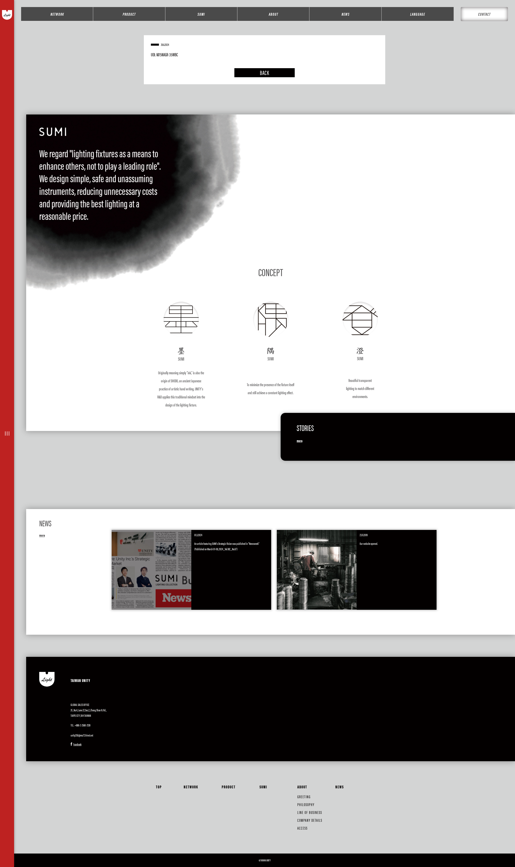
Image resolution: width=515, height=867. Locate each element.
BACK (264, 72)
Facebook (77, 744)
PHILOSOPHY (305, 804)
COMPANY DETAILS (309, 820)
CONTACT (484, 14)
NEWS (346, 14)
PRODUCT (129, 14)
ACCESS (302, 828)
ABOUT (273, 14)
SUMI (201, 14)
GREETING (304, 796)
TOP (159, 787)
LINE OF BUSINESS (309, 812)
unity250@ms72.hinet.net (82, 735)
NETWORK (57, 14)
